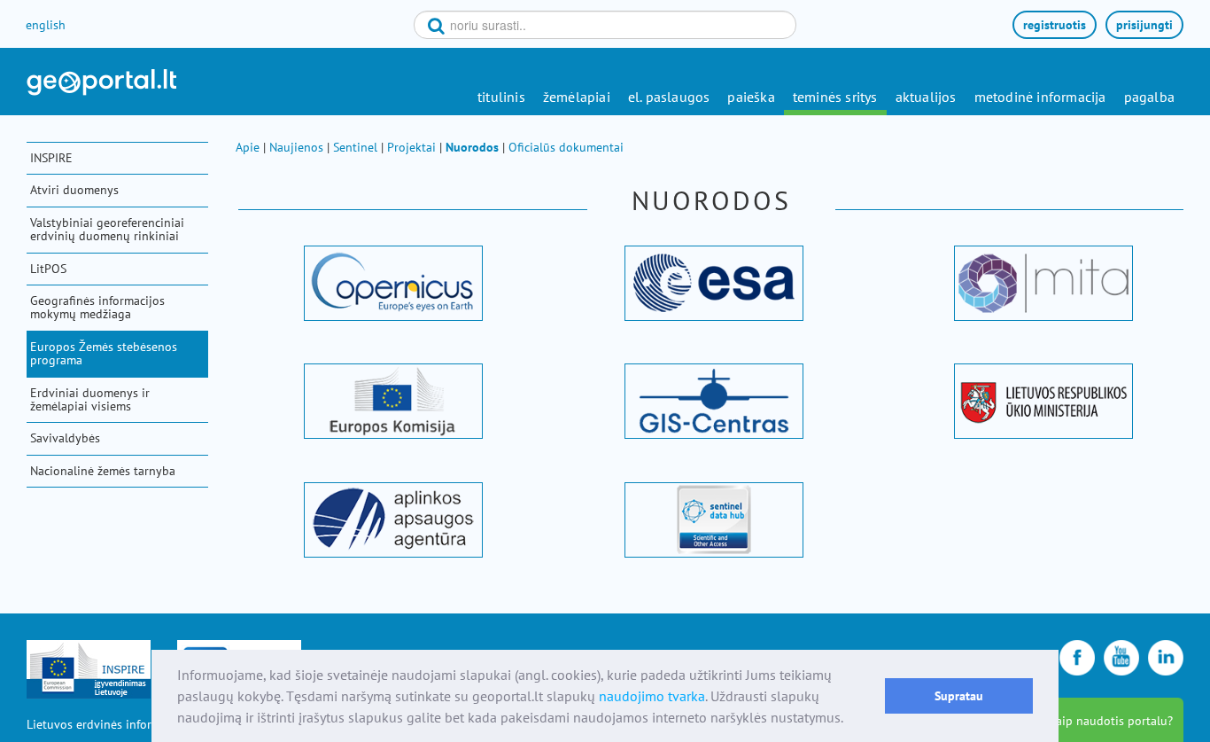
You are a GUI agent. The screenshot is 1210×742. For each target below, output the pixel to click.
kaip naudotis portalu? (1111, 721)
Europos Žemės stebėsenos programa (103, 353)
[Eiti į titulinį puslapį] (101, 82)
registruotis (1054, 25)
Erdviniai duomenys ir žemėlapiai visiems (90, 399)
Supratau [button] (959, 695)
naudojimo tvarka (652, 696)
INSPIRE (51, 158)
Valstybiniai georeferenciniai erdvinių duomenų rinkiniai (107, 229)
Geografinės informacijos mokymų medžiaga (97, 307)
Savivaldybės (65, 438)
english (46, 25)
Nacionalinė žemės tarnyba (102, 471)
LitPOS (48, 269)
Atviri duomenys (74, 190)
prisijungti (1144, 25)
